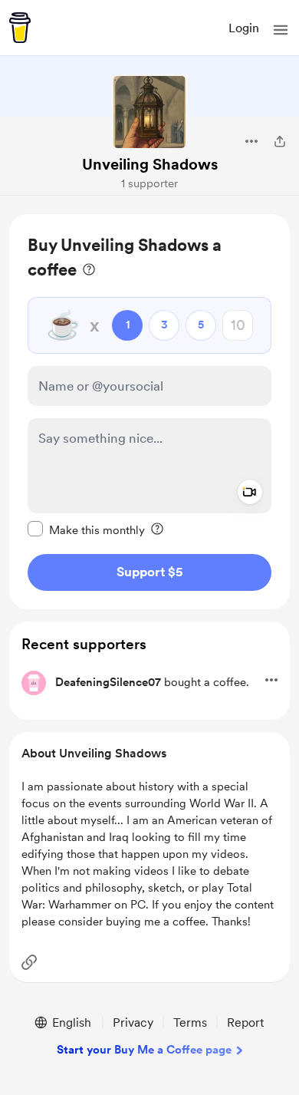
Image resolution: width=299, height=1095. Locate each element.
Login (243, 28)
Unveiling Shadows (150, 164)
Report (245, 1022)
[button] (280, 30)
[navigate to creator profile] (149, 112)
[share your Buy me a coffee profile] (280, 141)
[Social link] (29, 962)
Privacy (133, 1022)
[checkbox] (86, 529)
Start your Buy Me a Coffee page (144, 1050)
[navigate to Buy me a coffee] (20, 27)
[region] (149, 411)
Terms (190, 1022)
